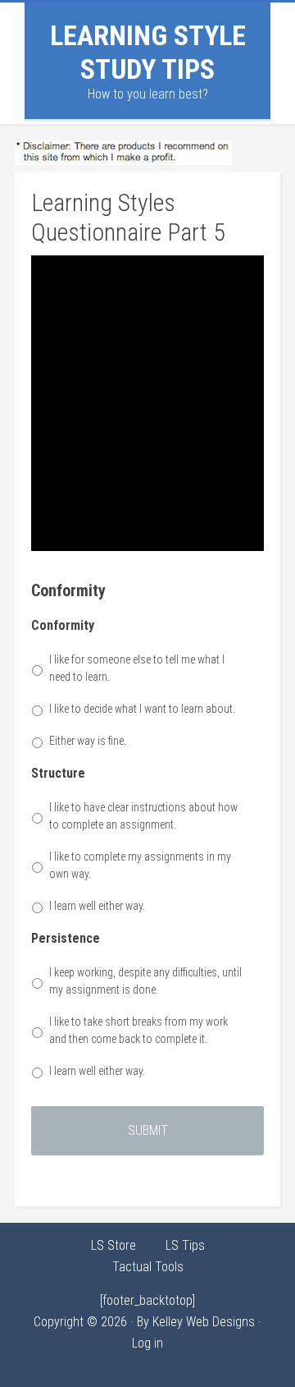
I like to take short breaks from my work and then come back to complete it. (138, 1030)
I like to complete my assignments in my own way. (140, 865)
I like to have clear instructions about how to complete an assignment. (143, 816)
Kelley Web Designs (203, 1322)
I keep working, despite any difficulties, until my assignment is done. (145, 981)
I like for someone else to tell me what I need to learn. (137, 668)
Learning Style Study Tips (148, 52)
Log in (147, 1343)
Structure (58, 773)
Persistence (65, 938)
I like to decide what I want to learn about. (142, 708)
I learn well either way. (97, 905)
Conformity (62, 625)
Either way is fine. (87, 740)
